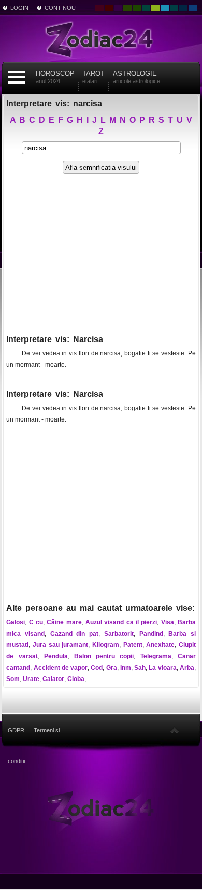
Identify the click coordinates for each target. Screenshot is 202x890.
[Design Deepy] (193, 8)
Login (19, 8)
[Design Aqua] (165, 8)
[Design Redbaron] (109, 8)
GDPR (16, 730)
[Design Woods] (137, 8)
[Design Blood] (99, 8)
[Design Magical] (118, 8)
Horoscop (55, 77)
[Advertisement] (101, 259)
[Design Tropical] (174, 8)
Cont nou (60, 8)
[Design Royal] (183, 8)
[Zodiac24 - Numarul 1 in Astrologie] (101, 38)
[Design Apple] (155, 8)
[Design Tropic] (146, 8)
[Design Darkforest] (127, 8)
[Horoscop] (101, 807)
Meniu (16, 77)
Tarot (93, 77)
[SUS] (174, 730)
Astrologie (136, 77)
